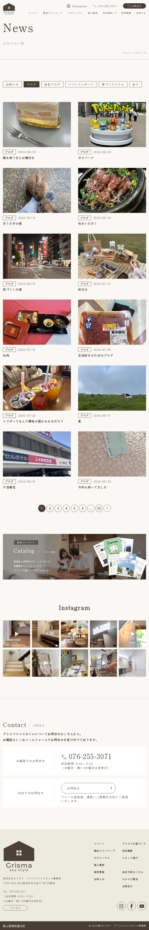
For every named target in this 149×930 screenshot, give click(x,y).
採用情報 (126, 12)
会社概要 (127, 850)
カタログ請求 (130, 879)
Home (127, 52)
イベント (33, 12)
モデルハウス (75, 12)
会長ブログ (52, 84)
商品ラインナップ (53, 12)
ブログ (31, 84)
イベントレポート (81, 84)
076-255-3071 (107, 6)
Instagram (79, 6)
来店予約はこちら (133, 872)
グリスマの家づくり (134, 843)
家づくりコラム (113, 84)
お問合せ (137, 5)
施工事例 (93, 12)
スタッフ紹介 (130, 858)
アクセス (15, 907)
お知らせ (141, 12)
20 (99, 508)
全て (135, 84)
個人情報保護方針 (14, 925)
